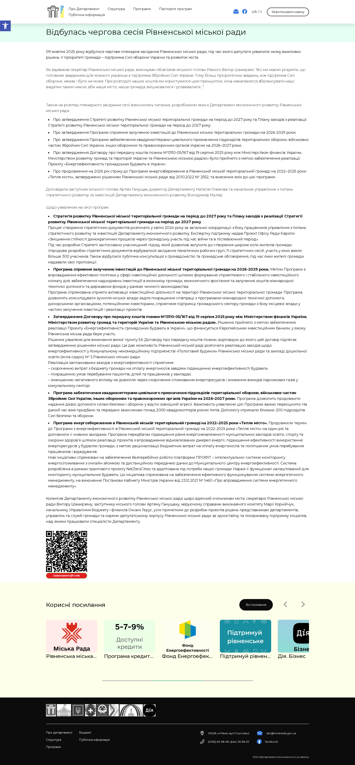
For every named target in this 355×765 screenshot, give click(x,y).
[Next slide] (303, 605)
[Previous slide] (285, 605)
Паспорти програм (175, 9)
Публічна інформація (87, 15)
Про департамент (59, 732)
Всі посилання (256, 605)
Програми (142, 9)
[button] (5, 26)
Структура (116, 9)
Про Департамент (84, 9)
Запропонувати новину (287, 12)
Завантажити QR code (66, 575)
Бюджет (85, 732)
